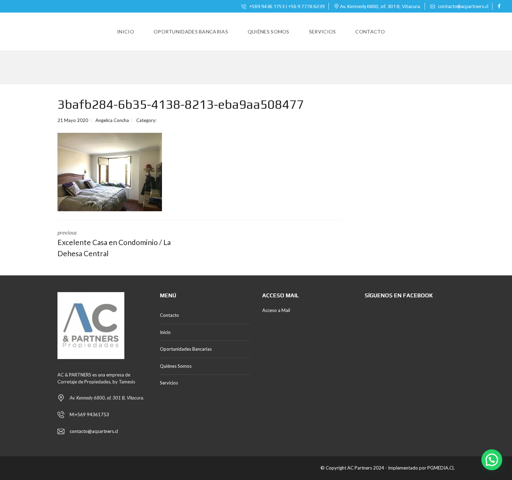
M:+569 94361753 (89, 414)
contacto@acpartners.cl (463, 6)
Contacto (169, 315)
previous (114, 243)
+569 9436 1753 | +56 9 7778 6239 (286, 6)
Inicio (165, 332)
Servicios (169, 383)
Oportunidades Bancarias (186, 349)
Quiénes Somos (176, 366)
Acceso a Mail (276, 310)
